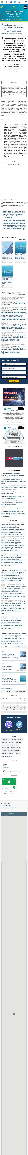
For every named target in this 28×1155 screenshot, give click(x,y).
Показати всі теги (6, 756)
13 (14, 705)
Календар (7, 691)
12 (10, 705)
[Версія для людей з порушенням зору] (19, 2)
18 (7, 707)
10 (3, 705)
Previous (6, 468)
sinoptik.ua (19, 771)
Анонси (20, 646)
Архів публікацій (20, 691)
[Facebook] (6, 2)
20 (14, 707)
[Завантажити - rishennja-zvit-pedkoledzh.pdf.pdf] (25, 203)
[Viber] (11, 2)
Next (22, 468)
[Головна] (2, 2)
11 (7, 705)
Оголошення (7, 646)
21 (17, 707)
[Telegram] (15, 2)
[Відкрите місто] (14, 458)
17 (3, 707)
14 (17, 705)
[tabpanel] (14, 458)
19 (10, 707)
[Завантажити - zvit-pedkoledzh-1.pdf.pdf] (20, 206)
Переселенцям (17, 19)
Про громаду (6, 19)
